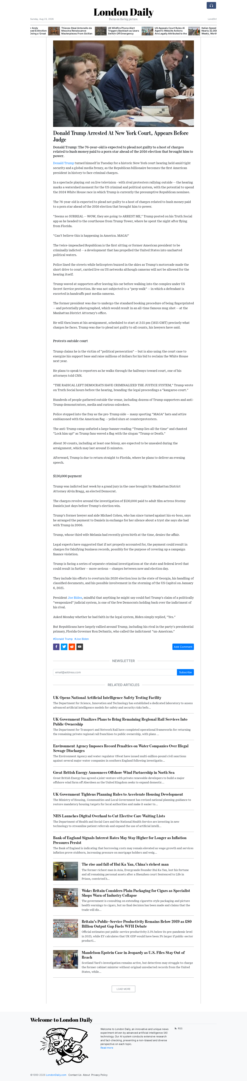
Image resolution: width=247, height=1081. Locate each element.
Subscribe (185, 672)
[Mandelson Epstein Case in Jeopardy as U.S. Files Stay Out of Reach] (65, 959)
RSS (179, 1028)
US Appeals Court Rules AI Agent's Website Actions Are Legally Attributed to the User (153, 32)
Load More (123, 989)
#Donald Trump (63, 639)
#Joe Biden (81, 639)
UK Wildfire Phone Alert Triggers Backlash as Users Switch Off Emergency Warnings (105, 32)
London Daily (124, 11)
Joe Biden (75, 597)
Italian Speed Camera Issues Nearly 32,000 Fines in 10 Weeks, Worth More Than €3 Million (199, 32)
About (86, 1074)
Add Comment (183, 646)
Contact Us (74, 1074)
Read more (106, 1047)
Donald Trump (63, 163)
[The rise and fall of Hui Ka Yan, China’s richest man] (65, 871)
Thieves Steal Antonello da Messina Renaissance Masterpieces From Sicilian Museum (58, 32)
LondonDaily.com (56, 1074)
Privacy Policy (99, 1074)
